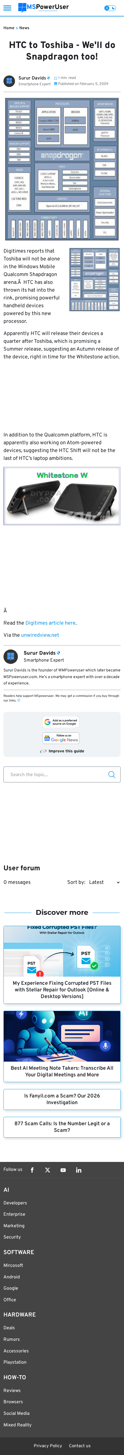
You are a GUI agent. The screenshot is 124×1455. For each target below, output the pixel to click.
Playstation (15, 1362)
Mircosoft (13, 1266)
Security (12, 1237)
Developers (15, 1203)
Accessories (16, 1351)
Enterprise (14, 1214)
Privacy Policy (48, 1446)
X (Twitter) (47, 1170)
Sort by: (76, 882)
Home (8, 28)
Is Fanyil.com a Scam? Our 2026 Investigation (62, 1099)
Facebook (32, 1170)
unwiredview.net (39, 635)
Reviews (12, 1391)
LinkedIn (78, 1170)
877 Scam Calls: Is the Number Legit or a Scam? (62, 1127)
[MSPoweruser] (43, 8)
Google (10, 1288)
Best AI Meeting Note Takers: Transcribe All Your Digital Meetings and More (62, 1071)
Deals (9, 1328)
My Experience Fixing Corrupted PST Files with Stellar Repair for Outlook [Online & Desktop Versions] (62, 990)
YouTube (63, 1170)
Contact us (80, 1446)
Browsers (13, 1402)
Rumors (11, 1340)
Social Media (16, 1414)
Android (11, 1277)
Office (9, 1300)
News (24, 28)
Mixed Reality (17, 1425)
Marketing (14, 1226)
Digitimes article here (50, 623)
